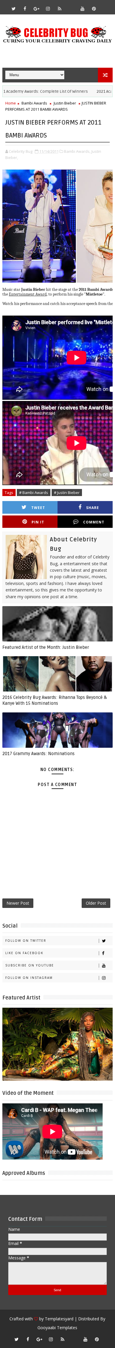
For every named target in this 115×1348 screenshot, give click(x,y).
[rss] (59, 8)
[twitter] (13, 8)
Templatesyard (59, 1319)
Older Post (96, 903)
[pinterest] (94, 8)
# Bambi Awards (33, 492)
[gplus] (36, 8)
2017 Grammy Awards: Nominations (38, 753)
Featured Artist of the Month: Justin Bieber (45, 647)
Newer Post (17, 903)
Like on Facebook (24, 953)
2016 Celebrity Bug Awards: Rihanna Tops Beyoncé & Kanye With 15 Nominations (54, 700)
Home (10, 103)
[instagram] (48, 8)
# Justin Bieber (67, 492)
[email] (71, 5)
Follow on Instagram (29, 978)
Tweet (38, 507)
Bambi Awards (34, 103)
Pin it (38, 522)
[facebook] (25, 8)
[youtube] (82, 8)
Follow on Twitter (25, 941)
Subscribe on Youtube (29, 965)
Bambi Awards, (77, 151)
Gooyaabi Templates (57, 1327)
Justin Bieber (65, 103)
